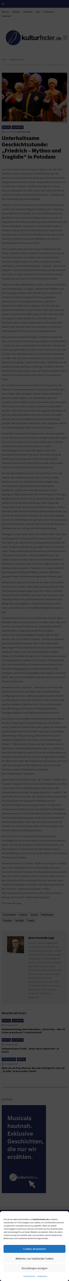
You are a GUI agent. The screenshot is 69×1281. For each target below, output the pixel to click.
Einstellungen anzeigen (34, 1268)
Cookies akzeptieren (34, 1249)
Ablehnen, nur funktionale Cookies (35, 1258)
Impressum (42, 1276)
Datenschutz (29, 1276)
